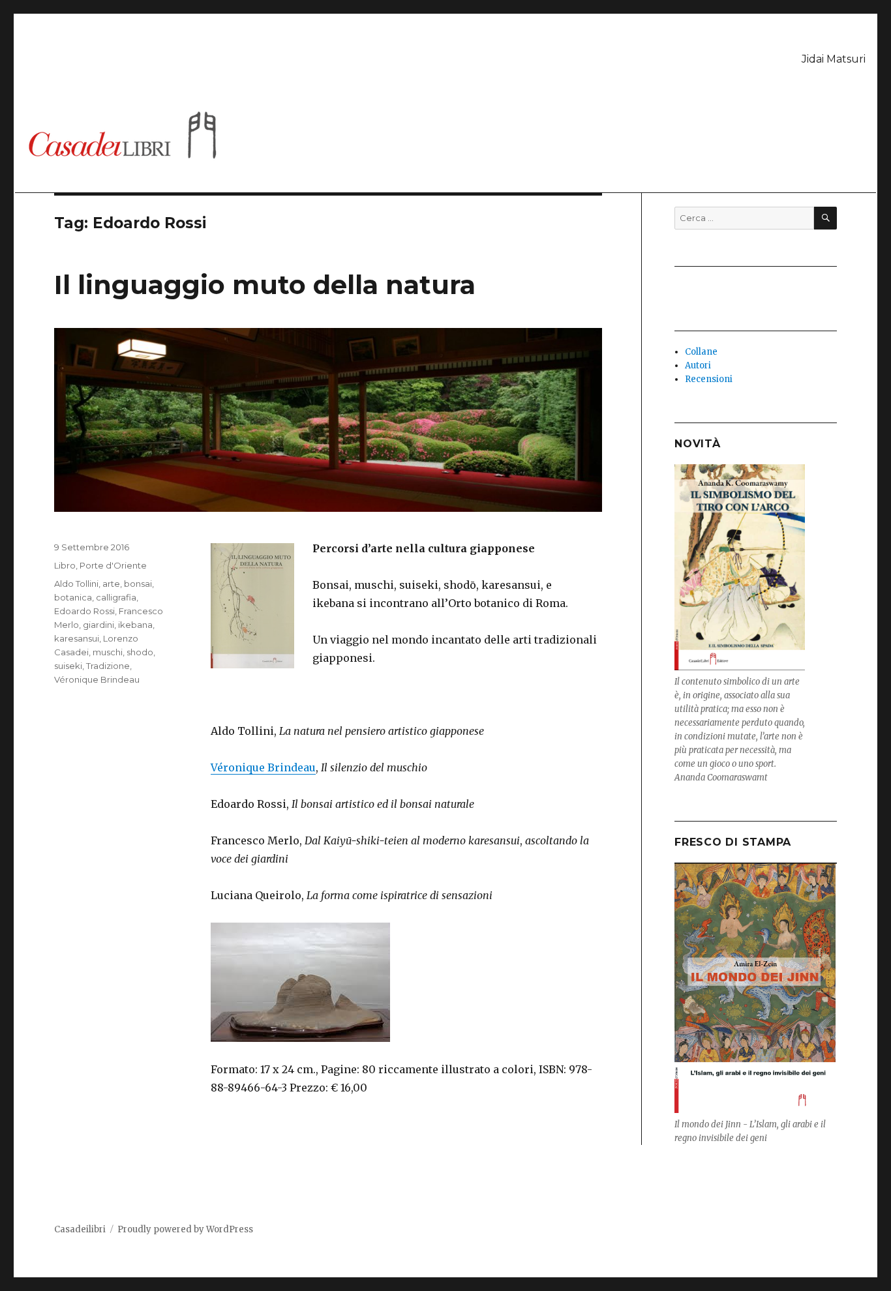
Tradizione (108, 665)
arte (111, 583)
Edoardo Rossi (84, 611)
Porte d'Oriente (113, 565)
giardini (98, 624)
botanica (73, 597)
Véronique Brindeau (263, 767)
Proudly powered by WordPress (185, 1229)
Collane (701, 351)
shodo (140, 652)
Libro (65, 565)
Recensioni (708, 379)
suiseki (68, 665)
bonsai (138, 583)
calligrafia (116, 597)
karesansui (76, 638)
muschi (108, 652)
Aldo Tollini (76, 583)
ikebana (135, 624)
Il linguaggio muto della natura (265, 285)
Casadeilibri (80, 1229)
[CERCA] (825, 218)
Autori (698, 365)
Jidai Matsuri (834, 59)
